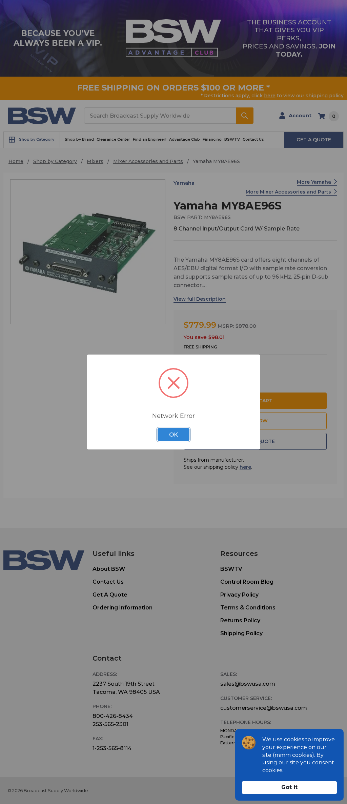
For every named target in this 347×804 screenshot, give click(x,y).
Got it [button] (289, 787)
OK (173, 434)
